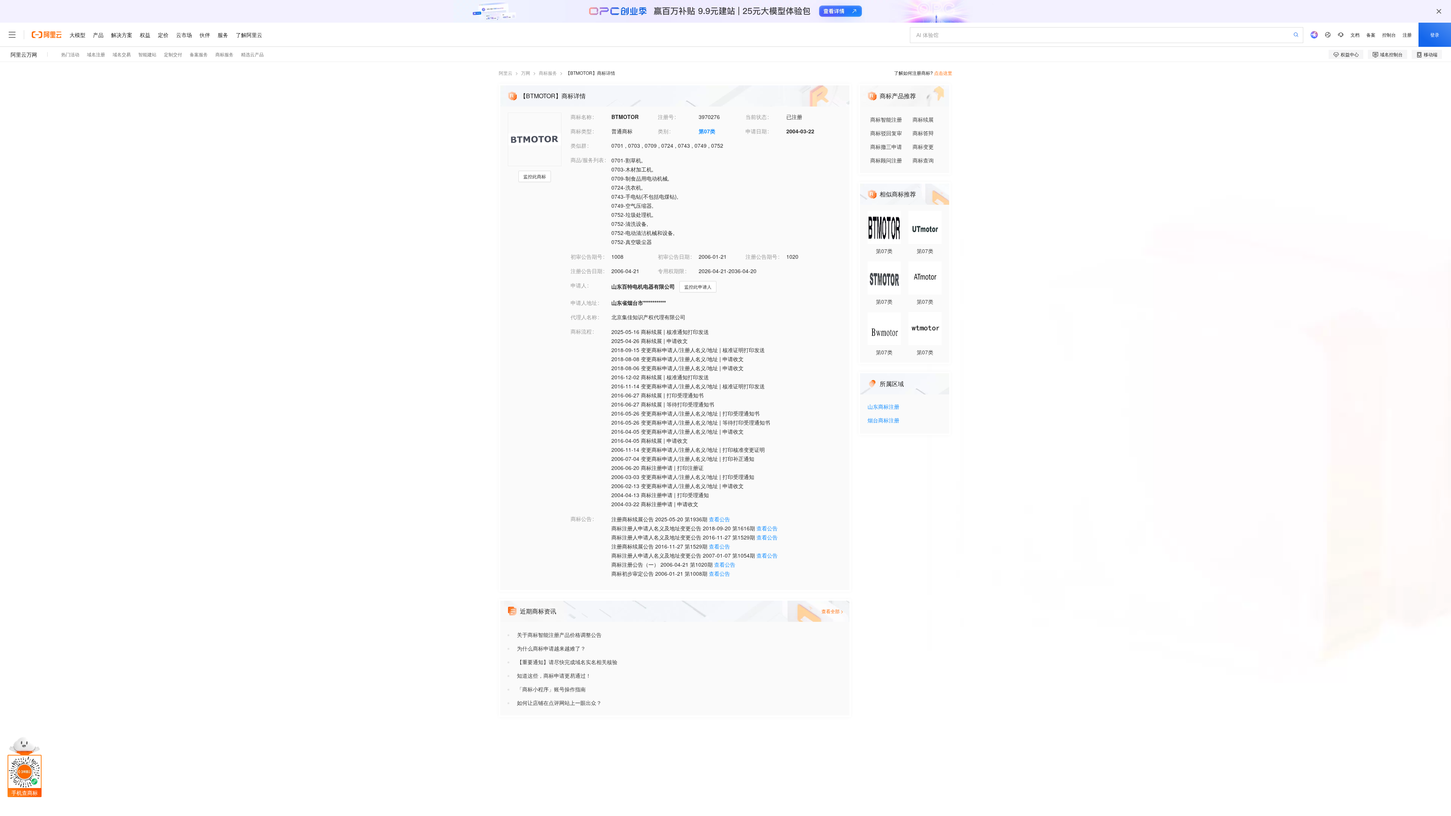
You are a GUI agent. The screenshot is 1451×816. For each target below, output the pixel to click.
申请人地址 (584, 302)
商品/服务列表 (587, 160)
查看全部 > (832, 611)
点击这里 (943, 73)
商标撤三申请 (886, 146)
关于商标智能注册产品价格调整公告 (559, 634)
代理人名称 (584, 317)
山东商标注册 (883, 407)
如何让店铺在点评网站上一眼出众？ (559, 702)
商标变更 (923, 146)
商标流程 (581, 331)
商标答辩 (923, 133)
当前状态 (756, 117)
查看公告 (719, 519)
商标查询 (923, 160)
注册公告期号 (761, 256)
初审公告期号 (586, 256)
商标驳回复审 (886, 133)
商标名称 (581, 117)
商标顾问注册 (886, 160)
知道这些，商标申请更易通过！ (554, 675)
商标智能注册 (886, 119)
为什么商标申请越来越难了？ (551, 648)
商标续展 (923, 119)
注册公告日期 (586, 271)
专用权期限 (671, 271)
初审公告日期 (674, 256)
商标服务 (548, 73)
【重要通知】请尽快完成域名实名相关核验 (567, 662)
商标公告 (581, 518)
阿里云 (505, 73)
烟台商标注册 (883, 420)
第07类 (707, 131)
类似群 (578, 145)
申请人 (578, 285)
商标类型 (581, 131)
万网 (525, 73)
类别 (663, 131)
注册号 (666, 117)
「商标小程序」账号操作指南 (551, 689)
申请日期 (756, 131)
